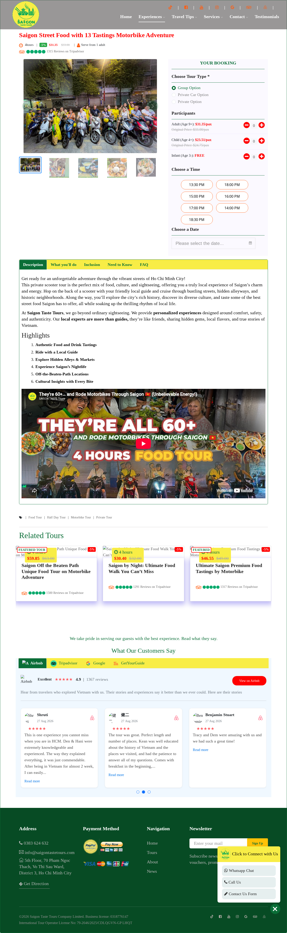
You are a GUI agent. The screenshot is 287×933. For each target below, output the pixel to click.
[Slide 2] (143, 792)
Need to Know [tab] (120, 264)
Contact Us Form (242, 894)
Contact (238, 16)
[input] (213, 243)
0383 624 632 (35, 843)
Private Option (190, 101)
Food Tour (35, 517)
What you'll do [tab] (63, 264)
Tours (152, 852)
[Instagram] (217, 7)
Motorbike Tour (81, 517)
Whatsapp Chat (241, 870)
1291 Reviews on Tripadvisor (151, 586)
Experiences (151, 16)
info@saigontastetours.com (49, 852)
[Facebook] (186, 7)
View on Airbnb (249, 681)
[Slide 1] (137, 792)
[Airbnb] (265, 7)
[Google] (233, 7)
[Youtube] (202, 7)
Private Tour (104, 517)
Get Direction (36, 883)
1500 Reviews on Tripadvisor (64, 593)
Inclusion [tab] (92, 264)
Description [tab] (33, 264)
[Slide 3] (149, 792)
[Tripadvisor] (249, 7)
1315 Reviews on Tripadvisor (65, 51)
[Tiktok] (171, 7)
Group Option (189, 88)
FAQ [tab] (144, 264)
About (152, 861)
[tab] (32, 663)
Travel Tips (183, 16)
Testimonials (267, 16)
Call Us (234, 882)
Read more (32, 781)
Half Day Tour (56, 517)
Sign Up (257, 843)
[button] (28, 106)
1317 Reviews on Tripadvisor (239, 586)
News (152, 871)
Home (126, 16)
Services (212, 16)
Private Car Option (193, 94)
